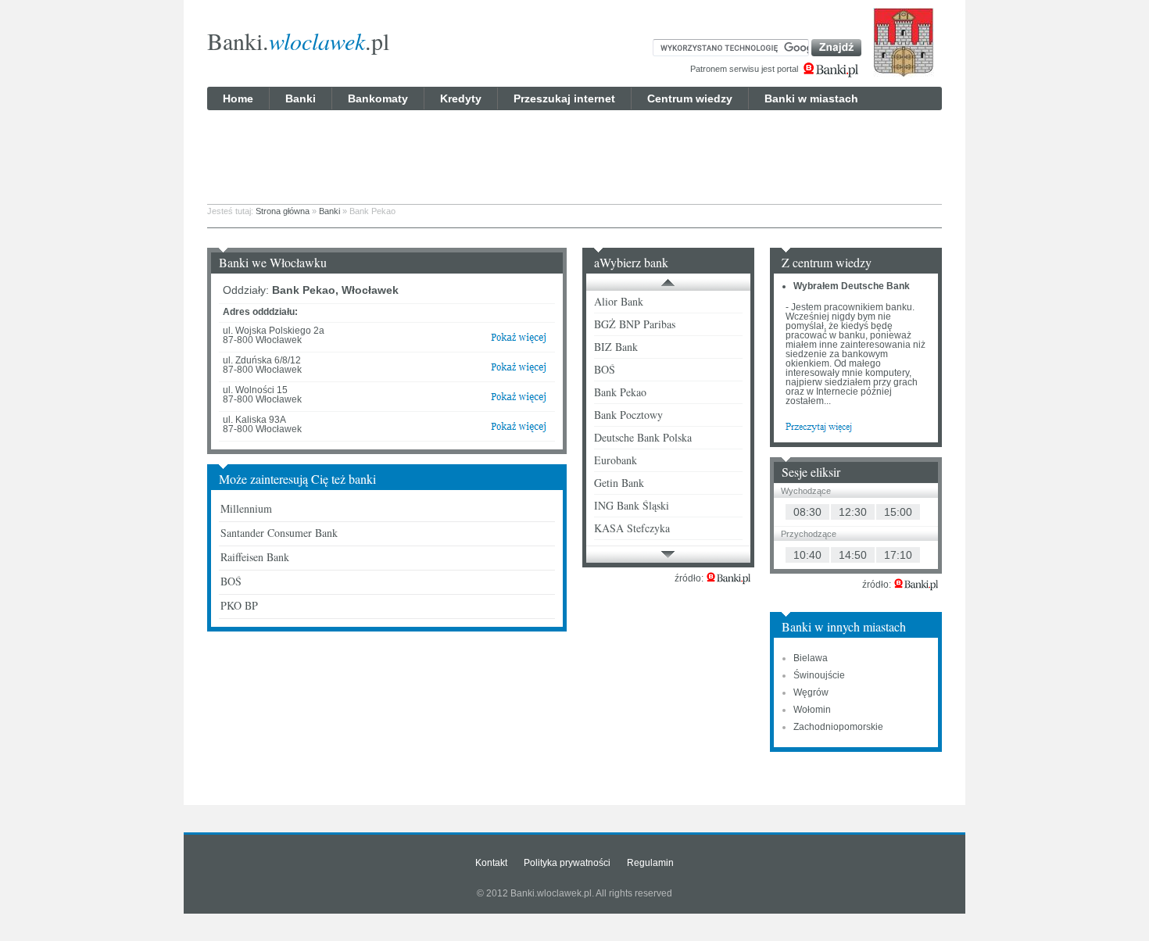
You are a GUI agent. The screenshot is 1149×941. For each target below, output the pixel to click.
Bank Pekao (620, 392)
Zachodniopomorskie (838, 726)
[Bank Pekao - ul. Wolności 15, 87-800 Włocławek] (518, 400)
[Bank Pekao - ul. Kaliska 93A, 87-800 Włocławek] (518, 429)
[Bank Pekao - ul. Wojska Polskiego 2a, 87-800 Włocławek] (518, 340)
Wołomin (812, 709)
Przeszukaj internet (564, 98)
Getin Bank (619, 482)
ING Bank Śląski (631, 505)
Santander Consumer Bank (279, 532)
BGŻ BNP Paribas (634, 324)
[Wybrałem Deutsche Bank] (819, 426)
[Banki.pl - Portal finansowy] (728, 578)
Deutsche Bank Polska (643, 437)
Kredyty (460, 98)
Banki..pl (298, 40)
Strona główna (283, 211)
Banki (300, 98)
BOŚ (231, 581)
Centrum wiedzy (689, 98)
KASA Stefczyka (632, 528)
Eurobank (615, 460)
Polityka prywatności (567, 862)
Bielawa (810, 658)
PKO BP (239, 605)
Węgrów (811, 692)
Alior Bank (618, 301)
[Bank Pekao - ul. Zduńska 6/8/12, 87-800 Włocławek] (518, 370)
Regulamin (650, 862)
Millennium (246, 508)
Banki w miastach (811, 98)
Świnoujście (819, 675)
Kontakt (491, 862)
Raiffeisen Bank (254, 556)
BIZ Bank (616, 346)
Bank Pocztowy (628, 414)
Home (238, 98)
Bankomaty (378, 98)
